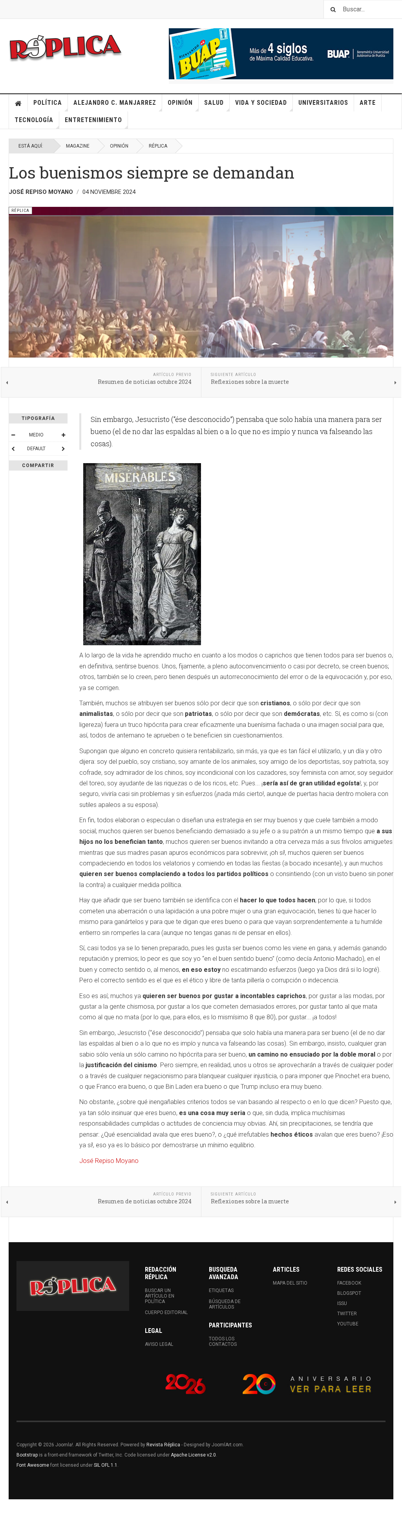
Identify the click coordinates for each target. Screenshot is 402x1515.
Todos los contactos (223, 1341)
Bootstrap (27, 1455)
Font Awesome (32, 1465)
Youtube (347, 1324)
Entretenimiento (93, 120)
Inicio (18, 102)
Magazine (78, 146)
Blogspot (349, 1293)
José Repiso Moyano (109, 1161)
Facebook (349, 1283)
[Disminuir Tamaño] (13, 435)
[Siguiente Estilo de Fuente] (63, 448)
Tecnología (34, 120)
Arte (368, 102)
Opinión (180, 102)
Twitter (347, 1313)
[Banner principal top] (281, 53)
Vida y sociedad (261, 102)
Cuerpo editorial (166, 1312)
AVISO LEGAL (159, 1344)
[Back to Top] (7, 1507)
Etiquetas (221, 1290)
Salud (214, 102)
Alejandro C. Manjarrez (114, 102)
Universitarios (323, 102)
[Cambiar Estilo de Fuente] (13, 448)
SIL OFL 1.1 (105, 1465)
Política (47, 102)
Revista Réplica (163, 1444)
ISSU (342, 1303)
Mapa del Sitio (290, 1283)
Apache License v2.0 (193, 1455)
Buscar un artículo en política (159, 1296)
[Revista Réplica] (65, 47)
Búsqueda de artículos (225, 1304)
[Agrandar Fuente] (63, 435)
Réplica (158, 146)
